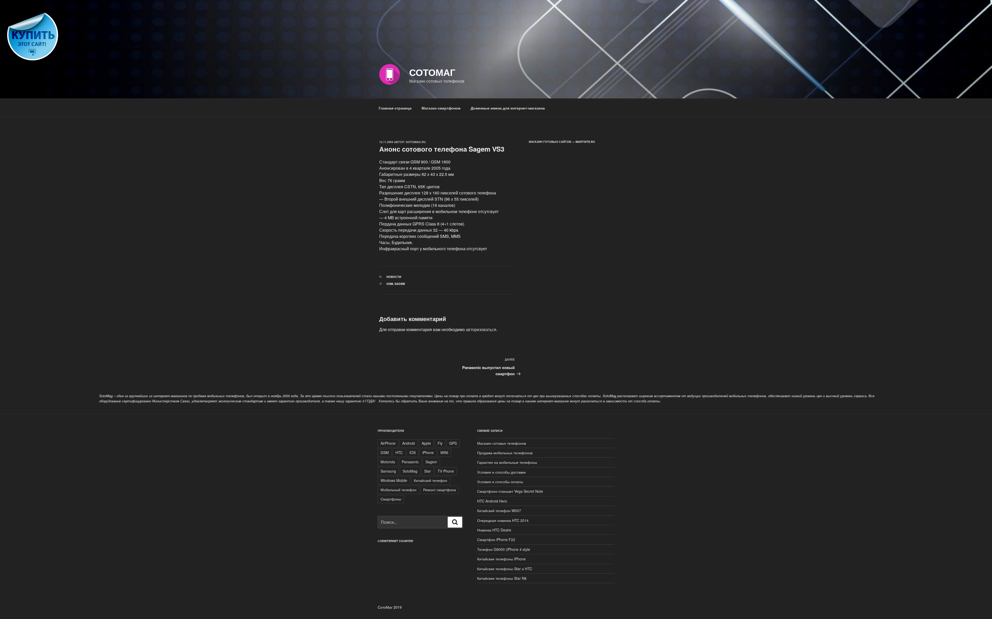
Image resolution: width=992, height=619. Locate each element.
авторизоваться (481, 329)
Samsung (388, 471)
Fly (440, 443)
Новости (393, 277)
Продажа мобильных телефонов (504, 452)
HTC (399, 452)
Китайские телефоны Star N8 (501, 578)
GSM (389, 284)
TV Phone (446, 471)
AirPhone (388, 443)
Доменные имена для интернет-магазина (508, 108)
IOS (412, 452)
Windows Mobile (394, 480)
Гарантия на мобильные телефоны (507, 462)
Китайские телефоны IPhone (501, 558)
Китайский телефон (430, 480)
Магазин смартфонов (441, 108)
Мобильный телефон (398, 489)
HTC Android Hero (492, 501)
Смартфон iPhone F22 (496, 539)
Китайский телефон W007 (499, 510)
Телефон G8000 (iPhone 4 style (503, 549)
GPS (453, 443)
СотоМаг (432, 72)
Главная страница (395, 108)
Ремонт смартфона (439, 489)
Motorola (388, 461)
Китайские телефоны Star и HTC (504, 568)
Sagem (399, 284)
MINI (444, 452)
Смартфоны (391, 499)
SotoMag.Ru (416, 142)
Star (427, 471)
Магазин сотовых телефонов (501, 443)
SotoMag (410, 471)
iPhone (428, 452)
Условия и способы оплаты (500, 481)
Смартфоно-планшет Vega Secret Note (510, 491)
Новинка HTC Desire (494, 529)
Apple (426, 443)
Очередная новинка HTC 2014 (503, 520)
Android (408, 443)
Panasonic (410, 461)
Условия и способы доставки (501, 472)
